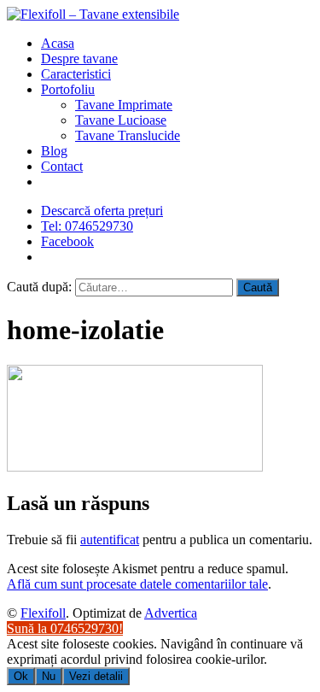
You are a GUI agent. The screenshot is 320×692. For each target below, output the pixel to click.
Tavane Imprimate (123, 104)
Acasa (57, 43)
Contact (62, 166)
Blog (54, 151)
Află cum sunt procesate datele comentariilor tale (137, 584)
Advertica (170, 613)
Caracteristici (76, 74)
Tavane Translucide (127, 135)
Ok (21, 676)
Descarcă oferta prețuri (102, 210)
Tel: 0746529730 (87, 226)
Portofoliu (68, 89)
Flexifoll (43, 613)
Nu (48, 676)
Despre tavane (79, 58)
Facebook (67, 241)
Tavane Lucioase (120, 120)
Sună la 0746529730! (65, 628)
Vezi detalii (96, 676)
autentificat (109, 539)
